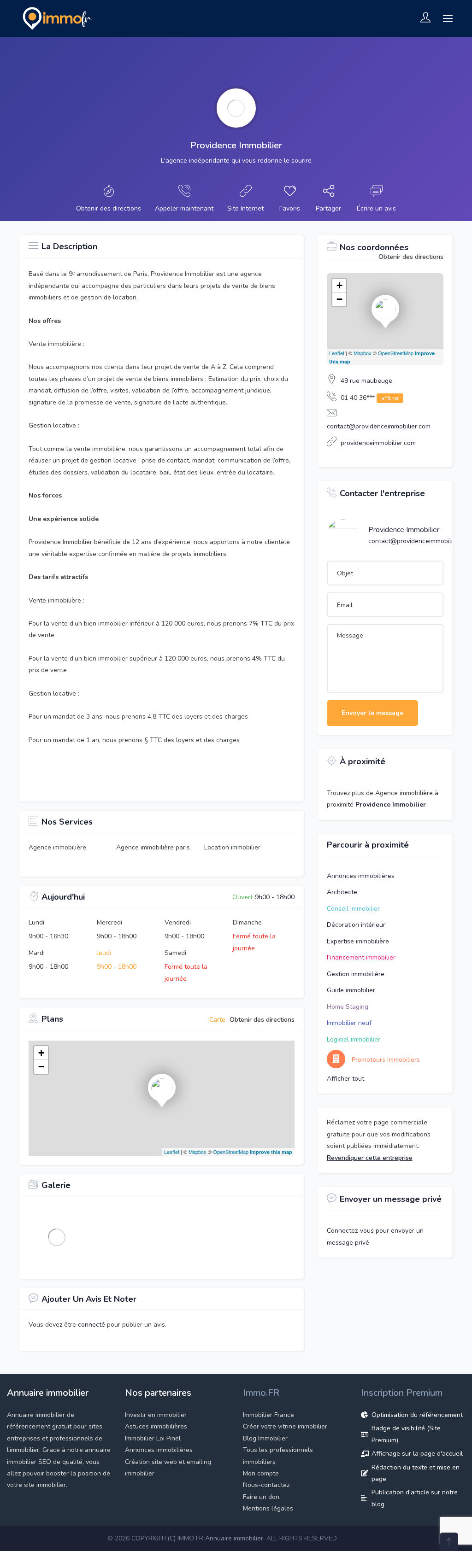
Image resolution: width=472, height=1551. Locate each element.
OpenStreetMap (230, 1151)
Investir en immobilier (156, 1415)
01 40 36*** (370, 397)
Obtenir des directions (410, 257)
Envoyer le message (372, 712)
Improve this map (271, 1151)
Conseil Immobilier (353, 908)
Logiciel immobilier (353, 1039)
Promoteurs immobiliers (386, 1059)
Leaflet (171, 1151)
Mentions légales (268, 1508)
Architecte (342, 892)
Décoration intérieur (356, 924)
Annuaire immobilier (234, 1538)
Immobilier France (268, 1415)
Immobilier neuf (349, 1022)
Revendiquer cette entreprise (370, 1157)
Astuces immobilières (156, 1426)
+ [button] (41, 1053)
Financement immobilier (361, 957)
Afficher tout (345, 1078)
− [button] (41, 1066)
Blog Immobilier (265, 1438)
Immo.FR (261, 1393)
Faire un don (261, 1496)
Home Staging (347, 1006)
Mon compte (261, 1473)
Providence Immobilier (403, 530)
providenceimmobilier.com (378, 443)
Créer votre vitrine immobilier (285, 1426)
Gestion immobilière (355, 974)
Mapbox (197, 1151)
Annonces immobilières (361, 876)
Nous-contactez (266, 1485)
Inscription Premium (401, 1393)
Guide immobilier (351, 990)
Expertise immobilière (358, 941)
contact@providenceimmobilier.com (379, 426)
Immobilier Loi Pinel (153, 1438)
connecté (92, 1324)
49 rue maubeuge (366, 380)
